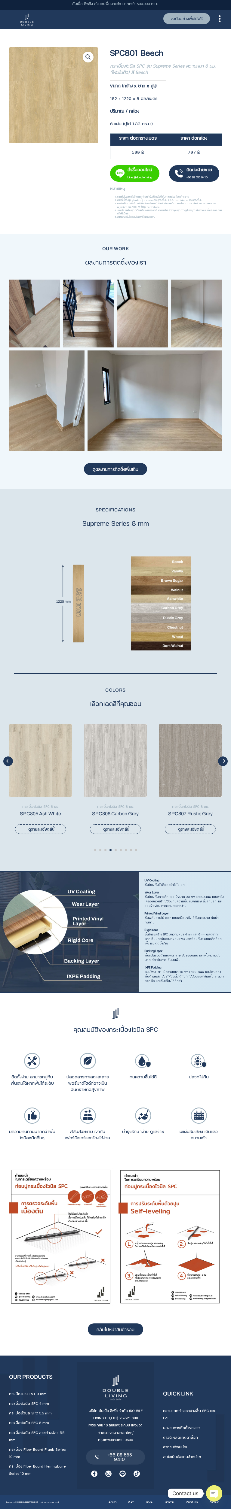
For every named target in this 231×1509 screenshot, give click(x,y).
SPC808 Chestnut (190, 813)
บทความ (169, 1502)
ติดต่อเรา (214, 1502)
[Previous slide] (8, 761)
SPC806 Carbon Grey (40, 813)
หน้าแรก (112, 1502)
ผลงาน (149, 1502)
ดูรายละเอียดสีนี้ (41, 829)
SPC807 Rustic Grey (115, 813)
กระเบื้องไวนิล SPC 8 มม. (40, 806)
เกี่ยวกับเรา (192, 1502)
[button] (88, 57)
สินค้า (131, 1502)
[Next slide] (223, 761)
